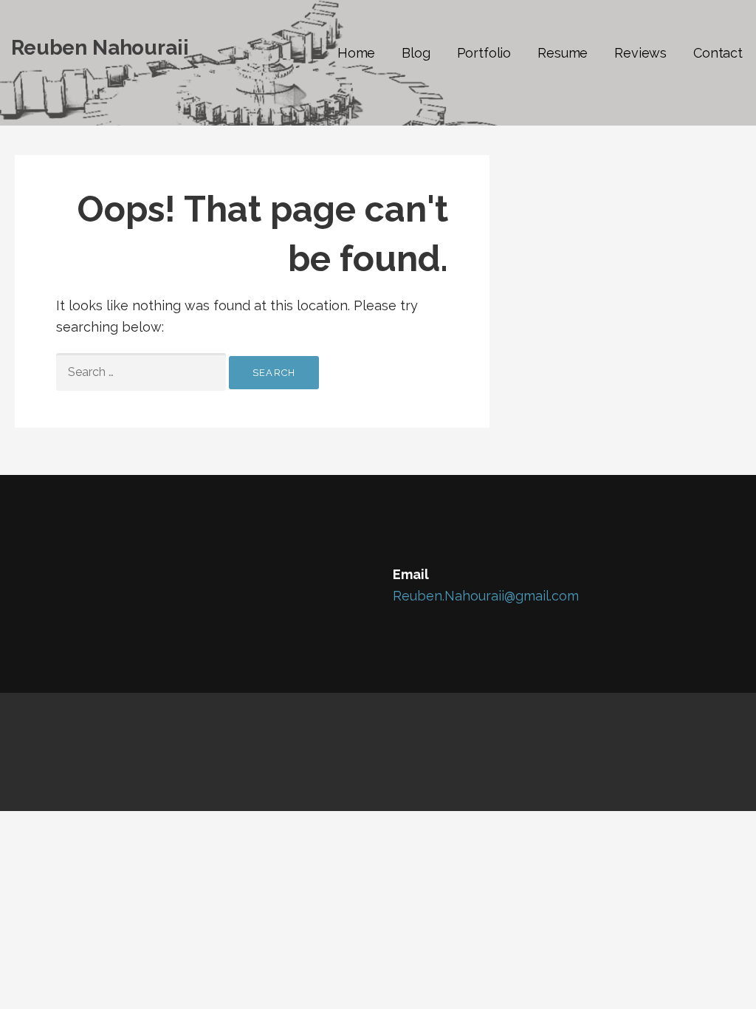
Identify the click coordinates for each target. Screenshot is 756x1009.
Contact (718, 53)
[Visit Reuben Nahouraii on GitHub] (25, 577)
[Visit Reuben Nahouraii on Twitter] (56, 577)
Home (356, 53)
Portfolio (484, 53)
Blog (416, 53)
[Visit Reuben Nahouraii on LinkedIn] (86, 577)
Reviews (640, 53)
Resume (562, 53)
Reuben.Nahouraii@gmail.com (486, 595)
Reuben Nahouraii (99, 47)
